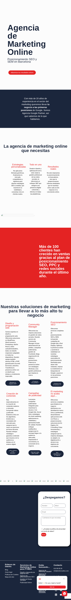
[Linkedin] (56, 594)
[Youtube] (61, 594)
